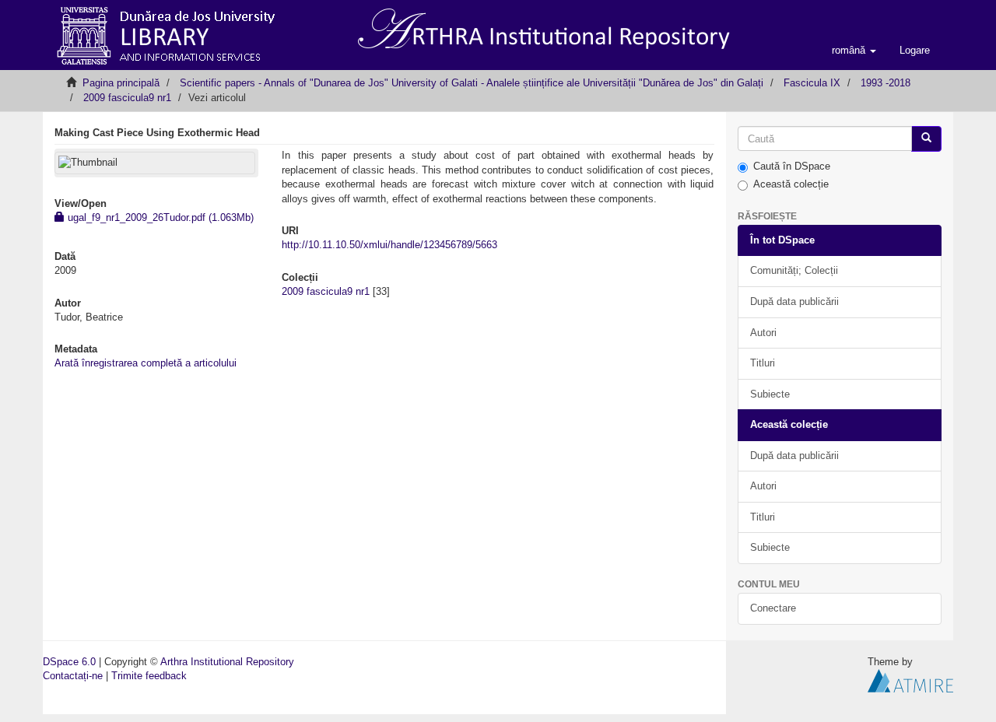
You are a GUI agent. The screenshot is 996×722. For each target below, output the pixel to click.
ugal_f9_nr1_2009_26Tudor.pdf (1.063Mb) (159, 217)
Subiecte (770, 394)
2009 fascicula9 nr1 (127, 97)
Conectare (773, 608)
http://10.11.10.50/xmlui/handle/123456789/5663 (389, 245)
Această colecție (791, 184)
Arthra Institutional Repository (227, 662)
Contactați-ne (73, 676)
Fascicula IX (812, 83)
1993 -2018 (885, 83)
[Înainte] (926, 139)
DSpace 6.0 (69, 662)
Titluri (762, 363)
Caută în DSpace (791, 166)
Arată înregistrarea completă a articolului (145, 363)
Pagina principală (121, 83)
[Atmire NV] (910, 680)
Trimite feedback (149, 676)
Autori (763, 332)
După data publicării (794, 301)
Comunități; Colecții (794, 270)
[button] (854, 50)
